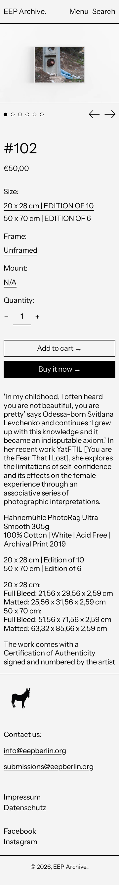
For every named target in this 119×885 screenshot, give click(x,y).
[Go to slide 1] (5, 114)
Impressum (22, 797)
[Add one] (37, 316)
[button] (103, 12)
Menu (79, 11)
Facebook (20, 831)
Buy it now (55, 369)
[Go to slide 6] (42, 114)
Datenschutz (25, 807)
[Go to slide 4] (27, 114)
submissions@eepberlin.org (49, 766)
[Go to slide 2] (13, 114)
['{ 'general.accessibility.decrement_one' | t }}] (6, 316)
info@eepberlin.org (35, 750)
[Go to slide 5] (34, 114)
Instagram (20, 842)
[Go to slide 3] (20, 114)
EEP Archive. (25, 11)
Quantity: (19, 300)
